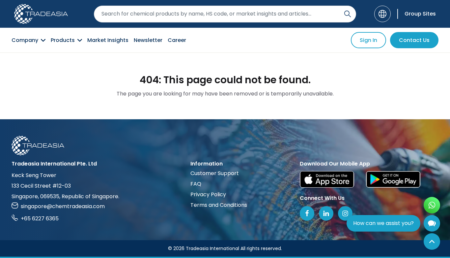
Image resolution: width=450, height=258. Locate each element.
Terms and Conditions (218, 205)
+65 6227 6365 (40, 218)
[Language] (382, 14)
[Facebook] (307, 213)
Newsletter (148, 40)
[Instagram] (345, 213)
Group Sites (420, 14)
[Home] (225, 145)
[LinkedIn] (326, 213)
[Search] (347, 13)
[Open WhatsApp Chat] (432, 205)
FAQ (195, 184)
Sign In (368, 40)
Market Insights (107, 40)
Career (177, 40)
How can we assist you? (383, 223)
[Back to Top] (432, 241)
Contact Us (414, 40)
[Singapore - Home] (41, 14)
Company (25, 40)
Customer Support (214, 173)
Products (63, 40)
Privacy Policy (208, 194)
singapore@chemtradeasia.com (63, 206)
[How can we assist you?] (432, 223)
